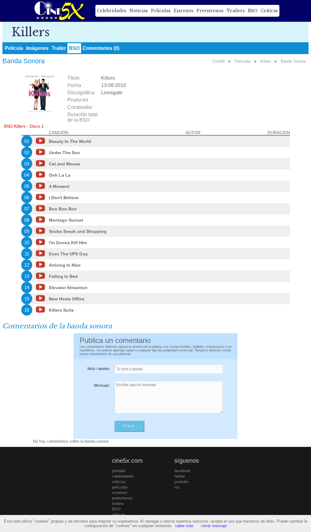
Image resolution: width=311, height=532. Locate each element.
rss (177, 487)
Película (14, 48)
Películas (161, 10)
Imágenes (37, 48)
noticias (119, 481)
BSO (253, 10)
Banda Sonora (293, 61)
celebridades (123, 476)
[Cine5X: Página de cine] (59, 10)
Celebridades (111, 10)
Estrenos (183, 10)
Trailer (59, 48)
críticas (118, 514)
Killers (265, 61)
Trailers (236, 10)
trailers (118, 503)
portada (118, 470)
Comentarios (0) (101, 48)
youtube (181, 481)
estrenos (119, 492)
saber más (184, 525)
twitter (179, 476)
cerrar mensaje (214, 525)
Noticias (138, 10)
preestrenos (122, 498)
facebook (182, 470)
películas (120, 487)
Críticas (269, 10)
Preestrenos (210, 10)
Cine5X (218, 61)
